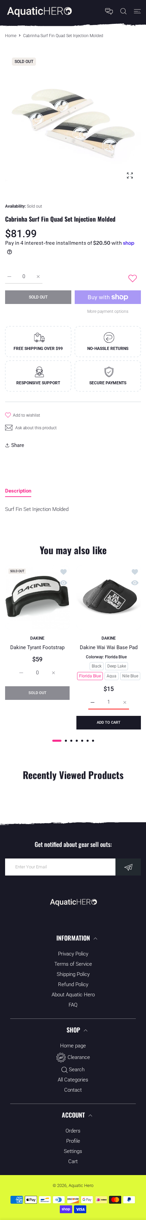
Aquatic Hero (81, 1185)
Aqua (111, 676)
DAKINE (37, 638)
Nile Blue (130, 676)
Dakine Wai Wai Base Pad (109, 647)
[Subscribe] (128, 867)
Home (10, 35)
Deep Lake (116, 666)
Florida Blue (90, 676)
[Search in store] (123, 11)
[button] (57, 741)
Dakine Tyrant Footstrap (37, 647)
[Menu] (137, 11)
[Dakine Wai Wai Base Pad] (108, 597)
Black (97, 666)
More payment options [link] (107, 311)
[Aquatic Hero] (39, 11)
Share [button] (17, 445)
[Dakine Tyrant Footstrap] (37, 597)
